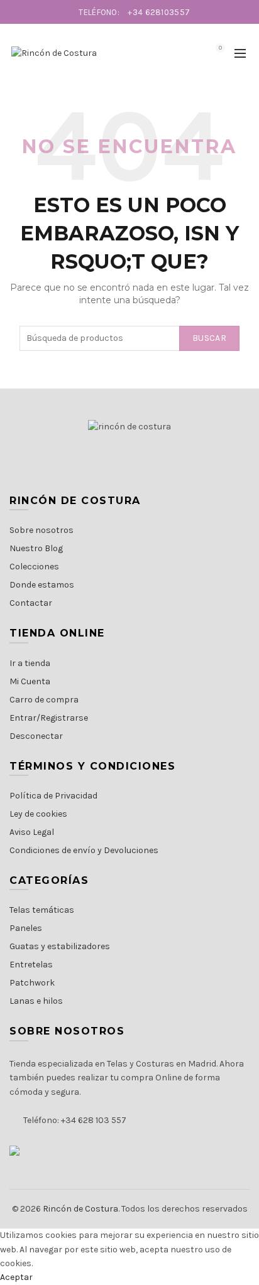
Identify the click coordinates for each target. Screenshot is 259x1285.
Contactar (30, 603)
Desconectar (36, 736)
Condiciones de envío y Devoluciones (83, 850)
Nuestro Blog (36, 548)
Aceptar (16, 1277)
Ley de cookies (38, 814)
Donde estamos (41, 584)
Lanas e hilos (36, 1001)
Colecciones (34, 566)
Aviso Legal (31, 832)
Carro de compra (44, 699)
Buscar (209, 338)
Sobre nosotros (41, 530)
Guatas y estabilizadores (59, 946)
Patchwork (32, 982)
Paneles (25, 928)
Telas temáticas (41, 910)
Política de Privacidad (53, 795)
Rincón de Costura (80, 1208)
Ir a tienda (29, 663)
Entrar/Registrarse (48, 717)
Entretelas (31, 964)
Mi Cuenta (29, 681)
